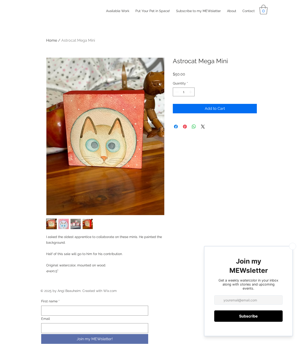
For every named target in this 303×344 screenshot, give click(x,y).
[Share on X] (203, 126)
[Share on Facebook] (176, 126)
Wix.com (110, 291)
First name (50, 301)
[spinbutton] (183, 92)
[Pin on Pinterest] (185, 126)
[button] (263, 9)
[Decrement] (176, 92)
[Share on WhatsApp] (194, 126)
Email (45, 319)
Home (51, 40)
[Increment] (191, 92)
